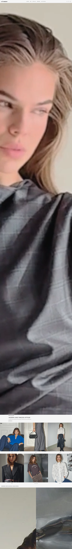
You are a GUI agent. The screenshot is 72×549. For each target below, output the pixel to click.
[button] (30, 1)
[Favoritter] (68, 1)
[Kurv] (70, 1)
